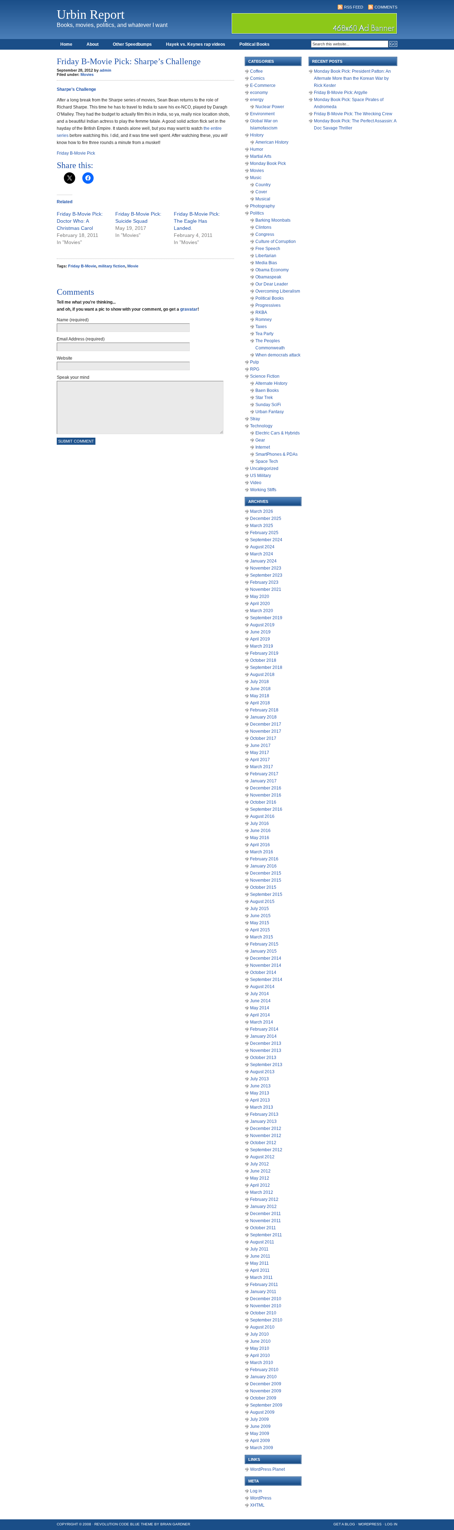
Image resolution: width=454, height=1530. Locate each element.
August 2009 (262, 1412)
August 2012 (262, 1156)
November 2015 (265, 880)
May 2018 (259, 695)
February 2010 (264, 1369)
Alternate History (271, 383)
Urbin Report (90, 14)
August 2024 (262, 546)
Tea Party (264, 333)
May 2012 (259, 1178)
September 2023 (266, 575)
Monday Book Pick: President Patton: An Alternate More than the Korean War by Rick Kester (352, 78)
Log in (256, 1491)
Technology (261, 425)
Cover (261, 191)
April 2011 (260, 1270)
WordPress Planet (267, 1469)
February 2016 (264, 859)
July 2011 (259, 1249)
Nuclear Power (269, 106)
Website (64, 358)
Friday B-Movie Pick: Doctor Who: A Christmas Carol (80, 221)
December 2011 (265, 1213)
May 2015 (259, 922)
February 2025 (264, 532)
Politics (257, 213)
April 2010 (260, 1355)
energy (257, 99)
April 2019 (260, 639)
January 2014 (263, 1036)
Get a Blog (344, 1524)
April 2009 (260, 1440)
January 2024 (263, 561)
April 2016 (260, 844)
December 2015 (265, 873)
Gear (260, 440)
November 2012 (265, 1135)
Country (263, 184)
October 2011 (263, 1227)
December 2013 (265, 1043)
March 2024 (261, 553)
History (257, 135)
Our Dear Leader (271, 284)
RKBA (261, 312)
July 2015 (259, 908)
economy (259, 92)
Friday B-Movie (82, 266)
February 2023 (264, 582)
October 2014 (263, 972)
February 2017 (264, 773)
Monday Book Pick (268, 163)
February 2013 (264, 1114)
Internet (262, 447)
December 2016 (265, 788)
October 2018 (263, 660)
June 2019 (260, 632)
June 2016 (260, 830)
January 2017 (263, 780)
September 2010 (266, 1320)
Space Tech (266, 461)
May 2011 (259, 1263)
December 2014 (265, 958)
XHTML (257, 1505)
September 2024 (266, 539)
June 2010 (260, 1341)
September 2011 (266, 1234)
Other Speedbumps (132, 44)
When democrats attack (277, 355)
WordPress (260, 1498)
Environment (262, 113)
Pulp (254, 362)
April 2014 (260, 1015)
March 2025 (261, 525)
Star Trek (264, 397)
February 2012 (264, 1199)
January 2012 (263, 1206)
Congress (264, 234)
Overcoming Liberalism (277, 291)
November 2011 (265, 1220)
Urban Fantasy (269, 411)
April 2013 (260, 1100)
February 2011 (264, 1284)
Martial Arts (260, 156)
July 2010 (259, 1334)
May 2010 (259, 1348)
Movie (132, 266)
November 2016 (265, 795)
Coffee (256, 71)
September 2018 (266, 667)
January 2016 (263, 866)
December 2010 (265, 1298)
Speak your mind (73, 377)
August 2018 (262, 674)
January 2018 (263, 717)
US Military (260, 475)
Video (255, 482)
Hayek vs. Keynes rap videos (195, 44)
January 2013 (263, 1121)
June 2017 (260, 745)
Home (66, 44)
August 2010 (262, 1327)
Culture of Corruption (275, 241)
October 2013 (263, 1057)
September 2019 (266, 617)
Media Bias (266, 262)
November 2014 (265, 965)
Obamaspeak (268, 277)
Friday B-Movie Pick (76, 153)
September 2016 (266, 809)
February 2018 (264, 710)
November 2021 (265, 589)
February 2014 (264, 1029)
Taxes (261, 326)
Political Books (254, 44)
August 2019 (262, 624)
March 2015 (261, 937)
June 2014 (260, 1000)
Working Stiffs (263, 489)
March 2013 (261, 1107)
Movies (87, 74)
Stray (255, 418)
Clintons (263, 227)
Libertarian (265, 255)
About (93, 44)
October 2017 (263, 738)
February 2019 (264, 653)
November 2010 (265, 1305)
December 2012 (265, 1128)
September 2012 (266, 1149)
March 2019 (261, 646)
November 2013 (265, 1050)
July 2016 (259, 823)
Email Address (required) (81, 339)
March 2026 (261, 511)
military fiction (111, 266)
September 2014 (266, 979)
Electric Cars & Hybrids (277, 433)
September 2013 (266, 1064)
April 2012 (260, 1185)
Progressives (268, 305)
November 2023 (265, 568)
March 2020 (261, 610)
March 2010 (261, 1362)
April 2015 (260, 929)
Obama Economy (272, 269)
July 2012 (259, 1164)
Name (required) (73, 319)
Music (255, 177)
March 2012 (261, 1192)
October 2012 (263, 1142)
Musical (262, 198)
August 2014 (262, 986)
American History (271, 142)
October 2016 (263, 802)
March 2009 (261, 1447)
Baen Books (267, 390)
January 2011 (263, 1291)
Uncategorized (264, 468)
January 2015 (263, 951)
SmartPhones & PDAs (276, 454)
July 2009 (259, 1419)
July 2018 (259, 681)
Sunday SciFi (268, 404)
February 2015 (264, 944)
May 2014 (259, 1007)
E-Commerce (263, 85)
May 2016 (259, 837)
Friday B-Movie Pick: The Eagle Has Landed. (197, 221)
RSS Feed (353, 7)
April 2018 (260, 702)
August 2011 (262, 1242)
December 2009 (265, 1383)
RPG (254, 369)
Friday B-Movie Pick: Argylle (340, 92)
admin (105, 70)
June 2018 (260, 688)
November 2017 (265, 731)
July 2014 (259, 993)
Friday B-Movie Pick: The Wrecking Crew (353, 113)
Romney (263, 319)
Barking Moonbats (272, 220)
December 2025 (265, 518)
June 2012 (260, 1171)
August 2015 (262, 901)
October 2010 (263, 1312)
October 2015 (263, 887)
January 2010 (263, 1376)
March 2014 (261, 1022)
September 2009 (266, 1405)
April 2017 (260, 759)
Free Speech (267, 248)
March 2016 (261, 851)
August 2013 (262, 1071)
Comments (386, 7)
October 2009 (263, 1398)
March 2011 (261, 1277)
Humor (256, 149)
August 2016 (262, 816)
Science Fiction (264, 376)
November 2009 (265, 1390)
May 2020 (259, 596)
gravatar (189, 309)
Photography (262, 206)
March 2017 (261, 766)
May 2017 (259, 752)
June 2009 (260, 1426)
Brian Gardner (175, 1524)
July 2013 (259, 1078)
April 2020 (260, 603)
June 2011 (260, 1256)
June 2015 (260, 915)
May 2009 (259, 1433)
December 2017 (265, 724)
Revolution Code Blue (117, 1524)
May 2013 (259, 1093)
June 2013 (260, 1085)
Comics (257, 78)
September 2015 (266, 894)
